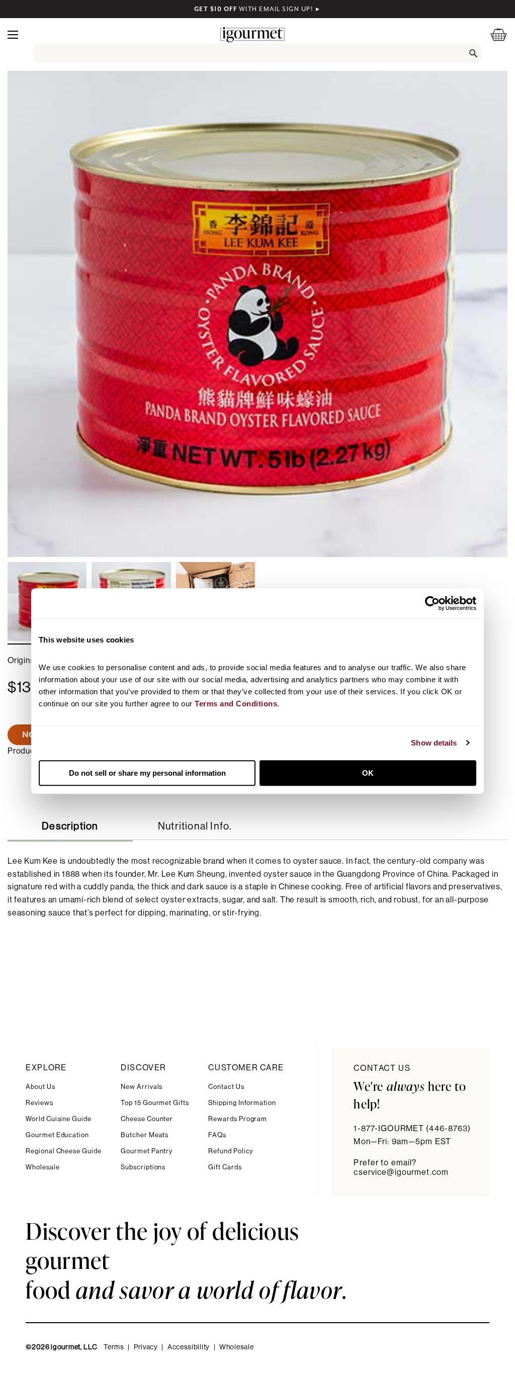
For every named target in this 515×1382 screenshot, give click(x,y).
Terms (114, 1347)
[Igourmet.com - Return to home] (252, 34)
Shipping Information (242, 1102)
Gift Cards (224, 1167)
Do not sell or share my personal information (147, 773)
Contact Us (226, 1086)
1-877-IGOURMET (412, 1129)
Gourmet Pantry (147, 1151)
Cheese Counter (147, 1119)
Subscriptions (143, 1167)
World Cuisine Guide (59, 1119)
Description (70, 826)
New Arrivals (141, 1086)
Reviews (39, 1102)
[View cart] (492, 34)
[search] (258, 53)
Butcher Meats (144, 1135)
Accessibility (188, 1347)
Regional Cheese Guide (64, 1151)
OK (368, 773)
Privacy (146, 1347)
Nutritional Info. (195, 826)
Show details (434, 743)
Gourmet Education (57, 1135)
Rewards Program (237, 1119)
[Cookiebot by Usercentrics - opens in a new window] (432, 603)
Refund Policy (230, 1151)
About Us (40, 1086)
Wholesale (42, 1167)
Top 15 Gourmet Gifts (155, 1102)
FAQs (217, 1135)
